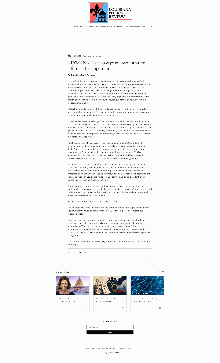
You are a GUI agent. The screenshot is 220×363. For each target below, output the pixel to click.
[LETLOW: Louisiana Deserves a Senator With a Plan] (72, 285)
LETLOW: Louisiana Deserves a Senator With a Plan (72, 299)
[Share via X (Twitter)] (74, 252)
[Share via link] (85, 252)
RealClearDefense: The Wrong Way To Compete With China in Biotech (146, 299)
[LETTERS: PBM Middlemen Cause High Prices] (110, 285)
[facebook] (151, 27)
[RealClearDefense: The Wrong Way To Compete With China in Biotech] (147, 285)
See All (161, 272)
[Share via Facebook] (69, 252)
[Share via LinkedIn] (80, 252)
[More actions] (151, 56)
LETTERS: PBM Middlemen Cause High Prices (107, 299)
